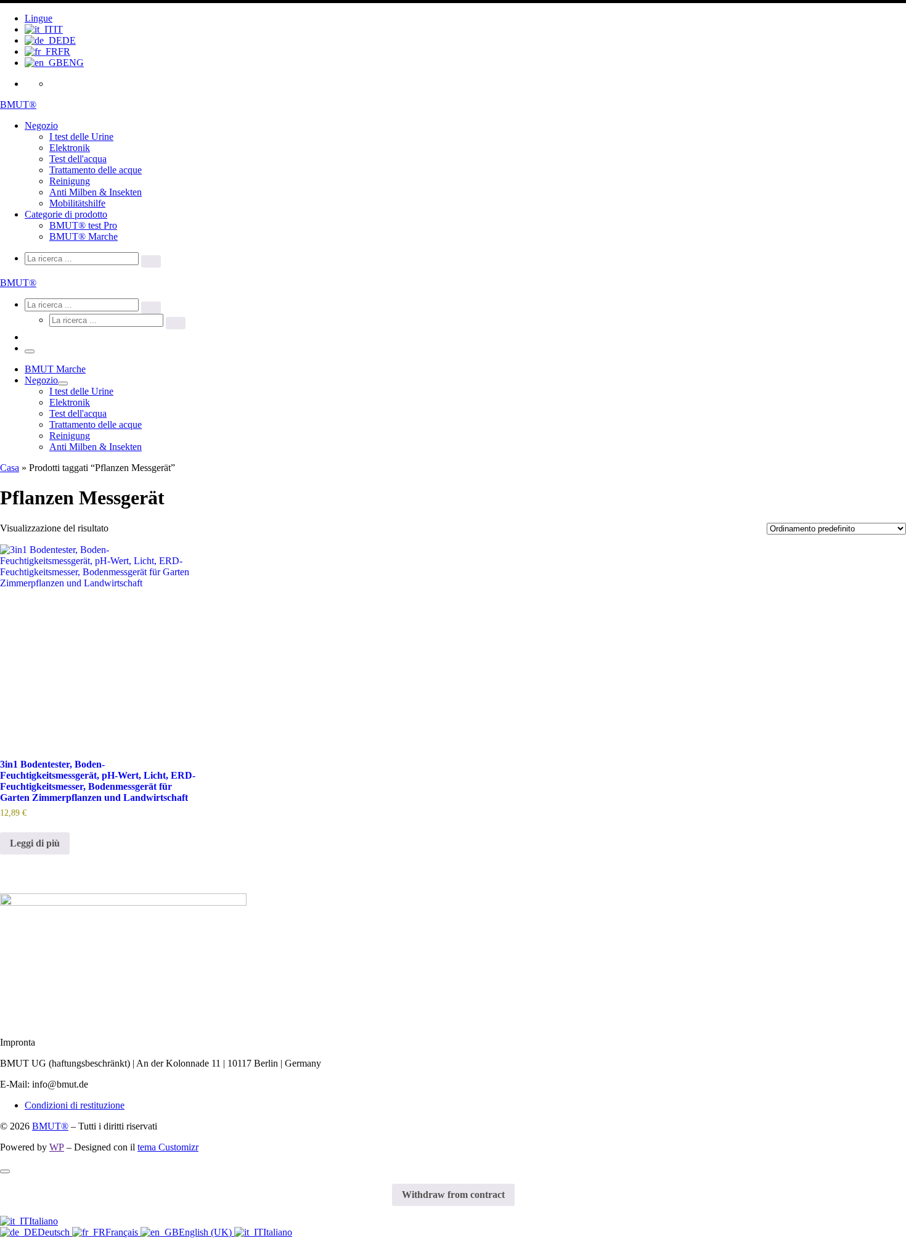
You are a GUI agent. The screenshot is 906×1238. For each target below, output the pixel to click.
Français (123, 1232)
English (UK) (206, 1232)
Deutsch (55, 1232)
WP (56, 1147)
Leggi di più (35, 843)
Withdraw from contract (453, 1194)
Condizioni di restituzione (74, 1105)
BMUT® (50, 1126)
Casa (9, 467)
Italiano (43, 1221)
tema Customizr (167, 1147)
